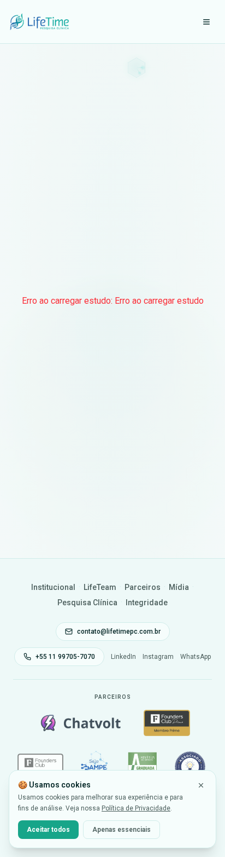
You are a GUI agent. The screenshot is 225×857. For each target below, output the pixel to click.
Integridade (147, 602)
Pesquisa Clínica (87, 602)
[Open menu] (206, 22)
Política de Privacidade (136, 808)
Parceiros (143, 587)
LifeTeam (100, 587)
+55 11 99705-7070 (65, 657)
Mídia (179, 587)
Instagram (158, 657)
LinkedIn (123, 657)
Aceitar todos (48, 829)
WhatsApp (195, 657)
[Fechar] (201, 785)
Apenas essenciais (121, 829)
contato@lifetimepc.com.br (119, 631)
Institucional (53, 587)
